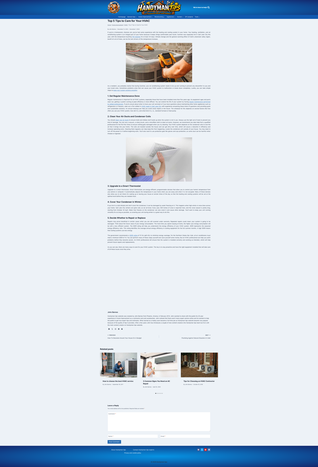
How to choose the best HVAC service (118, 381)
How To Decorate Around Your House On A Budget (125, 336)
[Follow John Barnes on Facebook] (109, 329)
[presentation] (118, 365)
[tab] (155, 393)
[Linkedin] (209, 449)
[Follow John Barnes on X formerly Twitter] (112, 329)
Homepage (122, 17)
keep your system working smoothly (125, 90)
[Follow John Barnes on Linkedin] (118, 329)
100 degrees (136, 37)
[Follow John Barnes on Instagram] (115, 329)
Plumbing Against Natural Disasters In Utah (196, 336)
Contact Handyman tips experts (143, 450)
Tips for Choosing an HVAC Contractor (199, 381)
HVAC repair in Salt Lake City (151, 106)
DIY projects (189, 17)
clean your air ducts (122, 120)
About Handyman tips (118, 450)
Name (110, 436)
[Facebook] (198, 449)
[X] (202, 449)
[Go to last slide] (102, 372)
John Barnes (107, 384)
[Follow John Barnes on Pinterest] (121, 329)
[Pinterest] (205, 449)
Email (163, 436)
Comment (112, 414)
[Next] (215, 372)
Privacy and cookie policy (132, 453)
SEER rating (133, 235)
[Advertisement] (157, 280)
